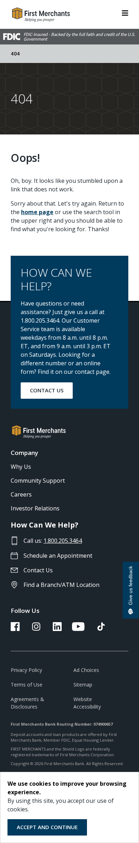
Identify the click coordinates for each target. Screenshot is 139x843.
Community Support (38, 480)
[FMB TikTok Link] (101, 629)
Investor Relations (35, 508)
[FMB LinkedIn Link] (57, 629)
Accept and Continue (47, 827)
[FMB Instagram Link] (36, 629)
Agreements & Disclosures (27, 703)
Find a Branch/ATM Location (61, 585)
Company (24, 453)
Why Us (21, 467)
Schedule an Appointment (58, 556)
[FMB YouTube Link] (78, 629)
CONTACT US (46, 390)
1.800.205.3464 (62, 541)
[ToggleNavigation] (125, 12)
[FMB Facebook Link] (15, 629)
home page (37, 212)
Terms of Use (26, 684)
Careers (21, 494)
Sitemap (82, 684)
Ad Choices (86, 670)
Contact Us (38, 570)
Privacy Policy (26, 670)
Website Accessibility (87, 703)
